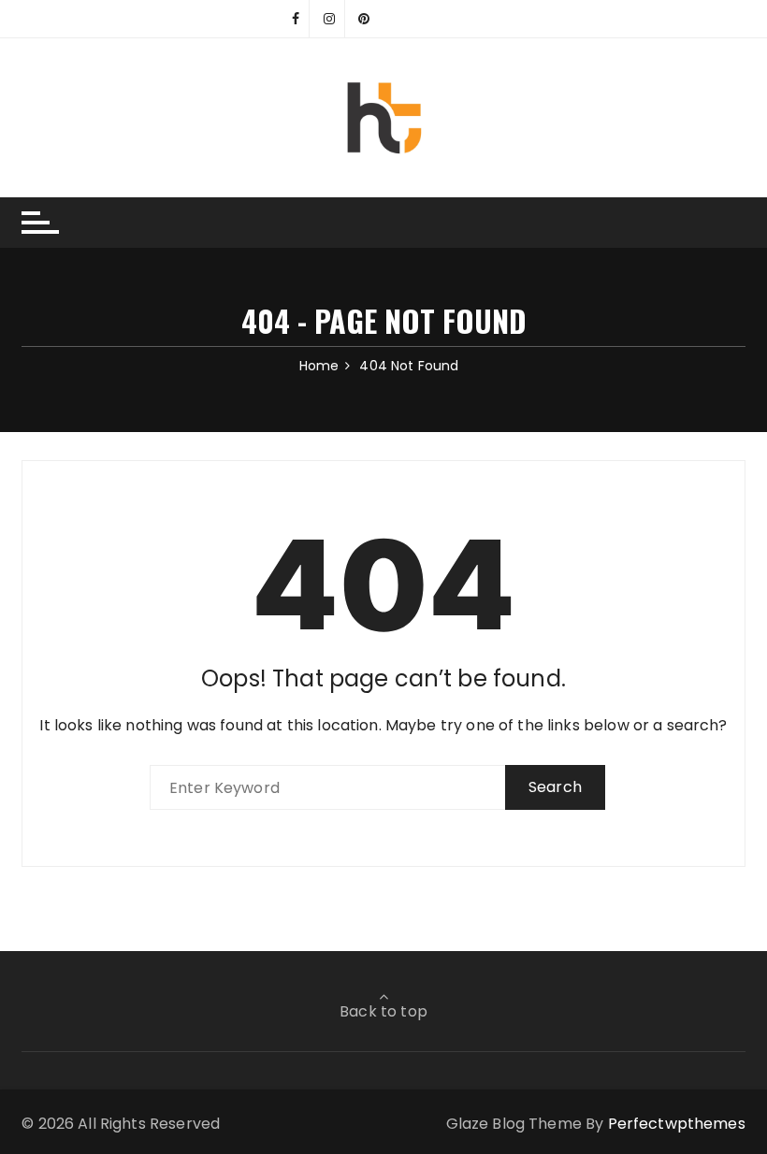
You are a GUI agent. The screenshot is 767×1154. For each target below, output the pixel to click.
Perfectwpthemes (676, 1123)
